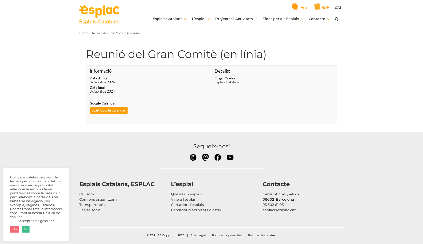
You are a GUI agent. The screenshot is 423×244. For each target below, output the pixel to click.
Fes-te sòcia (89, 210)
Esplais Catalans (227, 82)
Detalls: (222, 70)
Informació (101, 70)
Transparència (92, 205)
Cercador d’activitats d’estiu (196, 210)
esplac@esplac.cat (279, 210)
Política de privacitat (227, 235)
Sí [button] (25, 229)
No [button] (15, 229)
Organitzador (225, 78)
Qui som (86, 194)
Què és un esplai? (186, 194)
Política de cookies (262, 235)
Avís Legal (198, 235)
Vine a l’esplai (183, 199)
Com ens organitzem (98, 199)
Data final (97, 87)
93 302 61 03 (273, 205)
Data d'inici (98, 78)
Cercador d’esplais (187, 205)
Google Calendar (103, 103)
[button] (336, 19)
